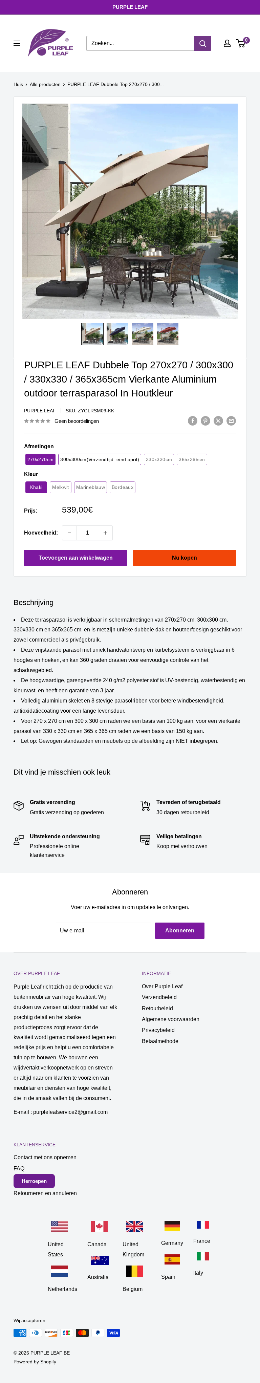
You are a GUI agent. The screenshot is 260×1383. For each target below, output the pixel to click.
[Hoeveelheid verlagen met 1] (69, 533)
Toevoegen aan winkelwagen (76, 558)
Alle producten (45, 84)
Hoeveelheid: (41, 533)
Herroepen (34, 1181)
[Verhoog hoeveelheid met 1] (105, 533)
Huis (18, 84)
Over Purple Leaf (162, 986)
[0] (241, 43)
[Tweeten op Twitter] (218, 420)
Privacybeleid (158, 1030)
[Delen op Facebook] (192, 420)
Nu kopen (184, 558)
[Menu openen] (17, 43)
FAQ (19, 1168)
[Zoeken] (202, 43)
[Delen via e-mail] (231, 420)
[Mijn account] (227, 43)
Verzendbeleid (159, 997)
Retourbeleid (157, 1008)
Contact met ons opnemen (45, 1157)
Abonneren (179, 930)
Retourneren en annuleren (45, 1193)
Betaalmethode (160, 1041)
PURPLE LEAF (40, 410)
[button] (92, 334)
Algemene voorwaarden (170, 1019)
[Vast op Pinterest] (205, 420)
